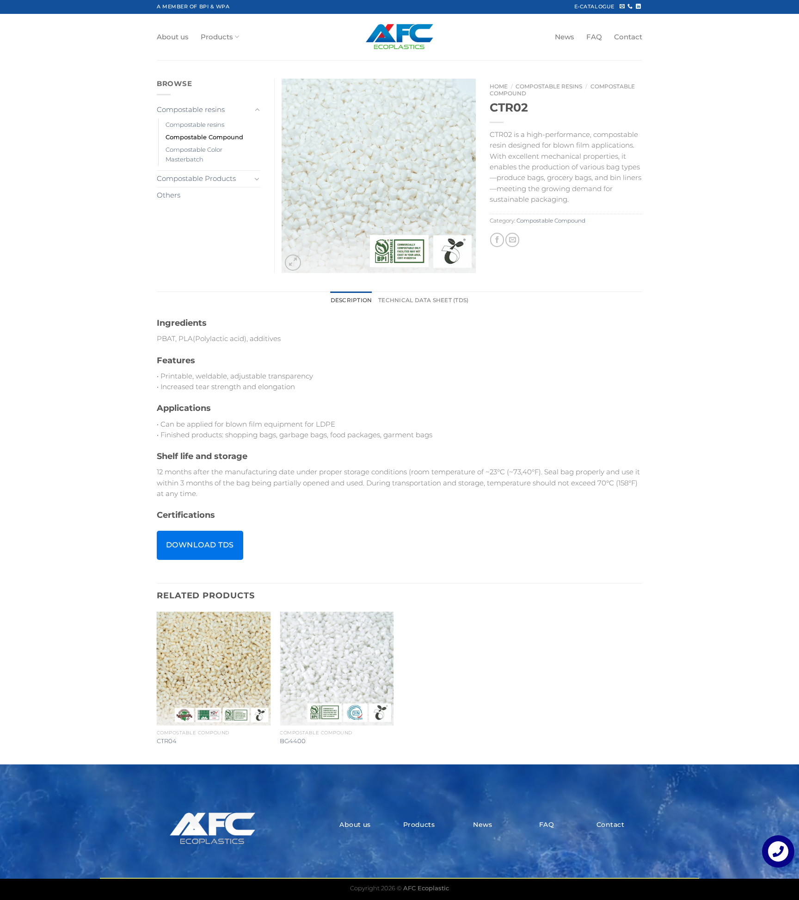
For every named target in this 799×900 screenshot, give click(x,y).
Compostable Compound (550, 220)
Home (499, 86)
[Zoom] (293, 262)
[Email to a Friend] (512, 240)
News (564, 37)
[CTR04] (214, 669)
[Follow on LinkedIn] (638, 6)
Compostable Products (196, 178)
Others (168, 195)
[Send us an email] (622, 6)
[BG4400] (337, 669)
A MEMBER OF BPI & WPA (193, 6)
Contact (628, 37)
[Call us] (630, 6)
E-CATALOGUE (594, 6)
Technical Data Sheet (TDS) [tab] (423, 300)
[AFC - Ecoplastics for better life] (399, 37)
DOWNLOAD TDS (200, 544)
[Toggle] (257, 110)
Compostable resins (549, 86)
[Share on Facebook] (497, 240)
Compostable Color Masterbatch (194, 154)
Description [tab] (351, 300)
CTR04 (167, 741)
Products (217, 37)
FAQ (594, 37)
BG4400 (293, 741)
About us (173, 37)
